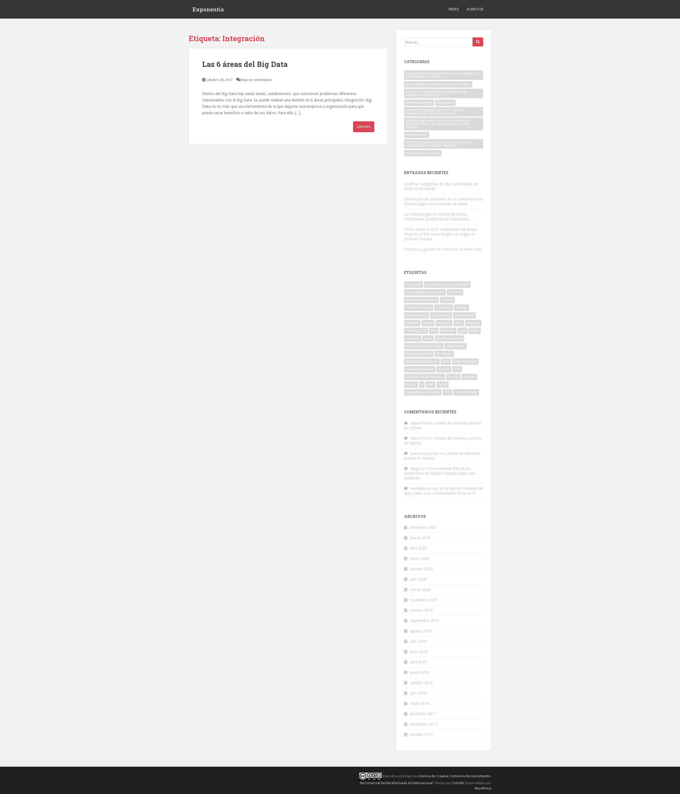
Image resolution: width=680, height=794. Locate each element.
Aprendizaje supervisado (425, 292)
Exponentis (208, 9)
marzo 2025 (420, 537)
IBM (433, 330)
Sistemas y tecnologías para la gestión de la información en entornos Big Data (438, 144)
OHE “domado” (465, 361)
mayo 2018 (419, 703)
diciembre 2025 (423, 527)
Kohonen (412, 338)
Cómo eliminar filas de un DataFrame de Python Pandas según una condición (439, 473)
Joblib (474, 330)
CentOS (447, 300)
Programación (416, 134)
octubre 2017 (421, 734)
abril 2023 (418, 548)
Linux (428, 338)
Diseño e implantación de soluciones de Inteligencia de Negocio (436, 93)
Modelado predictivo (422, 361)
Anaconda (413, 284)
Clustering (443, 307)
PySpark (469, 377)
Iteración (447, 330)
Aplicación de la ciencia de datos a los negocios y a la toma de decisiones (443, 75)
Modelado (444, 353)
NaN (446, 361)
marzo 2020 (420, 589)
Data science (464, 315)
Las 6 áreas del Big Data (245, 64)
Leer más (364, 127)
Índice (454, 9)
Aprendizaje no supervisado (447, 284)
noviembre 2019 (424, 599)
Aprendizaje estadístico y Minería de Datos (438, 84)
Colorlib (458, 783)
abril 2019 (418, 661)
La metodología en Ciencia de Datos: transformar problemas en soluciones (436, 216)
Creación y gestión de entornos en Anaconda (443, 249)
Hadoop (473, 323)
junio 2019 (419, 651)
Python (411, 384)
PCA (457, 369)
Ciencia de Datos (418, 307)
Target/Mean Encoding (423, 392)
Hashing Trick (416, 330)
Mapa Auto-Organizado (423, 346)
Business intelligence (421, 300)
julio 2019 (418, 641)
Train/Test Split (466, 392)
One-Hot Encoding (420, 369)
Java (462, 330)
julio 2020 (418, 579)
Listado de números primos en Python (442, 425)
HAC (459, 323)
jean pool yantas (424, 453)
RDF (431, 384)
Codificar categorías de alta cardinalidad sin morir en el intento (441, 186)
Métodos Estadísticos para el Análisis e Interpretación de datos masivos (435, 111)
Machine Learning (419, 102)
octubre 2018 (421, 682)
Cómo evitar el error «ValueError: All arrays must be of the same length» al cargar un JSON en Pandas (440, 234)
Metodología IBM (419, 353)
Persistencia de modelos (424, 377)
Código (461, 307)
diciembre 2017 (423, 713)
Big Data (455, 292)
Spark (442, 384)
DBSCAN (412, 323)
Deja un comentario (256, 79)
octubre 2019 (421, 610)
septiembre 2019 (424, 620)
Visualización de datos (423, 153)
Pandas (443, 369)
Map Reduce (455, 346)
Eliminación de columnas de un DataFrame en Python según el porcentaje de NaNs (443, 201)
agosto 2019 (421, 630)
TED (447, 392)
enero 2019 (420, 672)
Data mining (441, 315)
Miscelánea (445, 102)
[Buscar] (478, 41)
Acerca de (475, 9)
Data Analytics (416, 315)
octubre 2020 (421, 568)
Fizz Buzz (444, 323)
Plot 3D (453, 377)
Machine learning (449, 338)
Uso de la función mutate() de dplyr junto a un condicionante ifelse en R (443, 491)
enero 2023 (420, 558)
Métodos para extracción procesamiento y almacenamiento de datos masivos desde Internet (438, 123)
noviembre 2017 (424, 724)
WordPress (483, 788)
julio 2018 (418, 693)
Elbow (427, 323)
